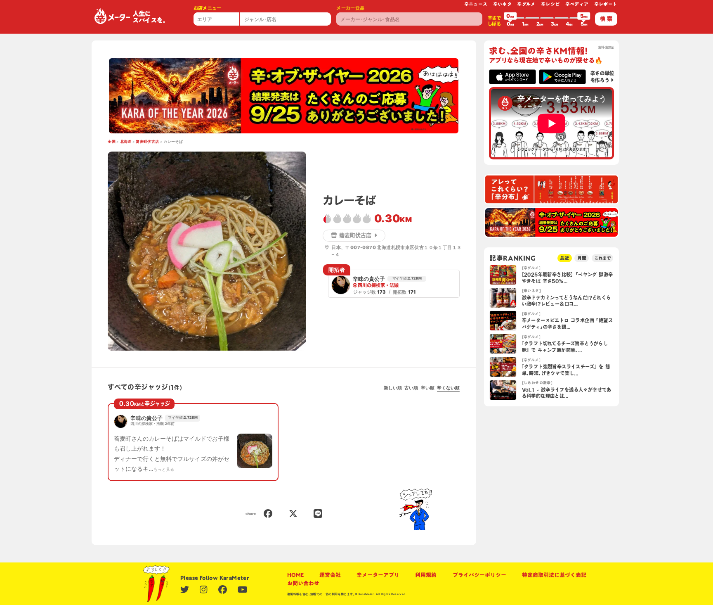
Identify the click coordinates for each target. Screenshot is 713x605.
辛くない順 (448, 388)
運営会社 (330, 575)
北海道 (126, 142)
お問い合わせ (303, 583)
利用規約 (426, 575)
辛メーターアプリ (377, 575)
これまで (602, 258)
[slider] (510, 18)
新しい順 (393, 388)
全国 (112, 142)
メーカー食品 (350, 8)
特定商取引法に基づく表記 (554, 575)
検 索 (606, 18)
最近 (564, 258)
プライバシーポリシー (479, 575)
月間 (581, 258)
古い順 (411, 388)
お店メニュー (208, 8)
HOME (295, 575)
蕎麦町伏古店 (147, 142)
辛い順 (427, 388)
